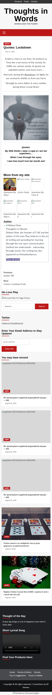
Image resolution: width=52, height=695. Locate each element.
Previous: (9, 274)
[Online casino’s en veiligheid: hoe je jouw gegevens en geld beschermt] (26, 523)
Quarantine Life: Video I (10, 194)
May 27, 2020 (10, 51)
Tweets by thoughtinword (12, 323)
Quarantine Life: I (37, 215)
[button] (4, 32)
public (7, 391)
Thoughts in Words (26, 15)
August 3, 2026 (10, 549)
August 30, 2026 (10, 403)
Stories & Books (24, 672)
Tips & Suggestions (17, 676)
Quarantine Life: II (23, 215)
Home (12, 672)
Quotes (7, 44)
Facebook (18, 2)
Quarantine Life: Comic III (37, 194)
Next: (15, 282)
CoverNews (38, 684)
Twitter (26, 2)
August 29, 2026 (10, 500)
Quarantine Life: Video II (10, 215)
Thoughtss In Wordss (16, 229)
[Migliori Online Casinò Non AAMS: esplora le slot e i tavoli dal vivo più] (26, 572)
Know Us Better (36, 676)
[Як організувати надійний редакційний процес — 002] (26, 378)
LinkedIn (34, 2)
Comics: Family (23, 192)
